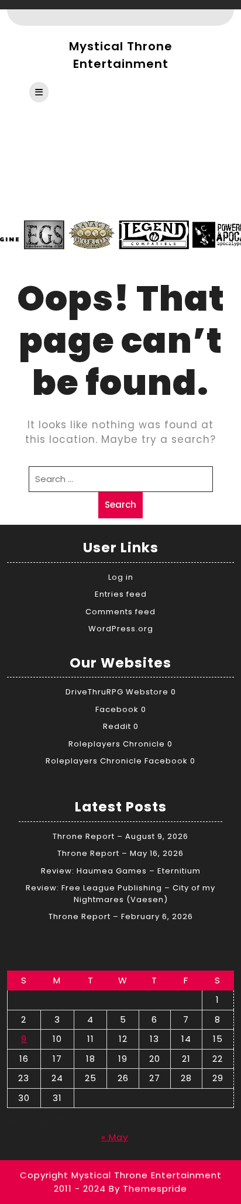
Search (120, 504)
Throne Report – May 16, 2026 (120, 853)
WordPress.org (120, 628)
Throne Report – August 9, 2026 (120, 836)
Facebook (117, 709)
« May (114, 1137)
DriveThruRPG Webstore (117, 691)
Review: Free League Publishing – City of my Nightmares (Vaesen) (120, 893)
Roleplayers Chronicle (116, 743)
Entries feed (121, 594)
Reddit (117, 726)
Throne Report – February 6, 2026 (121, 916)
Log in (120, 577)
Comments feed (120, 611)
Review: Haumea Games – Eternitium (121, 870)
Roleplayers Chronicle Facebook (117, 760)
